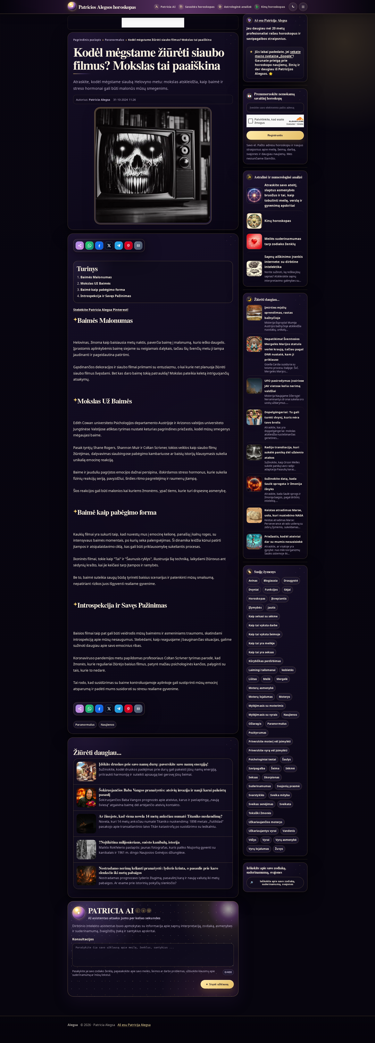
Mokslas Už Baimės (95, 283)
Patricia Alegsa (99, 99)
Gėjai (287, 589)
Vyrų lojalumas (259, 849)
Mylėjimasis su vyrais (263, 714)
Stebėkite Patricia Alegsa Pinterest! (100, 310)
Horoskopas (257, 598)
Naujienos (107, 724)
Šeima (275, 768)
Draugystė (291, 580)
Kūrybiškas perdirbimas (265, 661)
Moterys (284, 697)
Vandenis (289, 831)
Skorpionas (271, 777)
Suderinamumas (260, 786)
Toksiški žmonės (260, 813)
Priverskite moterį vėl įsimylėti (270, 741)
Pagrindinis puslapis (87, 40)
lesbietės (288, 670)
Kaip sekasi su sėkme (263, 616)
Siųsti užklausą (217, 984)
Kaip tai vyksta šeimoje (264, 634)
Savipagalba (257, 768)
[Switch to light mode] (293, 7)
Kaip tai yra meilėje (262, 643)
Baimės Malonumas (96, 277)
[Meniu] (303, 7)
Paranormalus (114, 40)
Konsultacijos (83, 939)
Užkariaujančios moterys (265, 822)
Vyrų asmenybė (286, 840)
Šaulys (286, 759)
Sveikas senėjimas (261, 804)
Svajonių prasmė (288, 786)
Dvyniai (254, 589)
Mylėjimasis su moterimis (266, 705)
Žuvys (279, 849)
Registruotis (275, 135)
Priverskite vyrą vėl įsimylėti (268, 750)
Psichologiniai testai (262, 759)
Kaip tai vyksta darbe (263, 625)
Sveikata (285, 804)
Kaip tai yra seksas (261, 652)
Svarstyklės (256, 795)
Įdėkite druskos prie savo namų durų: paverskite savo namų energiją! (153, 764)
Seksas (253, 777)
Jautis (271, 607)
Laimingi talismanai (262, 670)
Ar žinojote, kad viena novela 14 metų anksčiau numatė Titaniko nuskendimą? (160, 816)
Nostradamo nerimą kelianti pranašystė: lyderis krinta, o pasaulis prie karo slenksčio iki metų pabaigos (158, 870)
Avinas (253, 580)
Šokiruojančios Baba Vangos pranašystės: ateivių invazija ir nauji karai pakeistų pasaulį (162, 792)
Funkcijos (271, 589)
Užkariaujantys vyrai (262, 831)
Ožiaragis (255, 723)
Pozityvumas (257, 732)
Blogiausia (271, 580)
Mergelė (282, 679)
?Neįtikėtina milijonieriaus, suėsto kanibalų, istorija (139, 842)
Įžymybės (255, 607)
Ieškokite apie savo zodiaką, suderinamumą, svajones (272, 883)
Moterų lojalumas (261, 697)
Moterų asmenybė (261, 688)
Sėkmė (290, 768)
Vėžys (252, 840)
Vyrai (265, 840)
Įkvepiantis (279, 598)
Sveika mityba (280, 795)
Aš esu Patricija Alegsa (270, 20)
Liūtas (253, 679)
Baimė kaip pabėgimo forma (102, 289)
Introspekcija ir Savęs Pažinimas (105, 296)
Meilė (266, 679)
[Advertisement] (153, 23)
